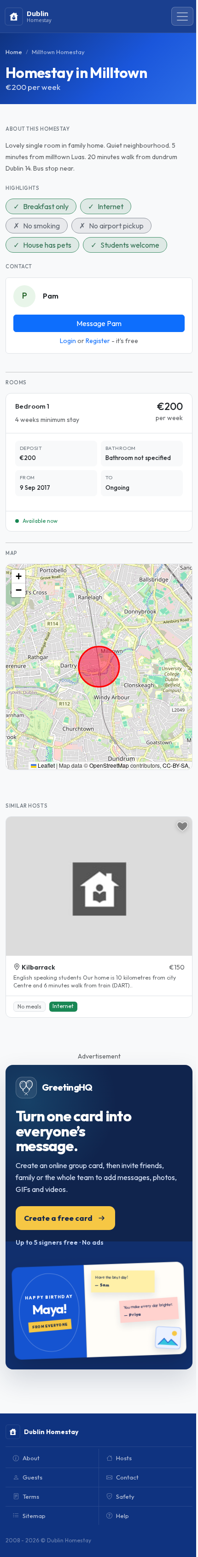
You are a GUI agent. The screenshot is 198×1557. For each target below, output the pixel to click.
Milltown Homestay (58, 51)
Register (98, 341)
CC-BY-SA (175, 765)
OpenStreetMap (109, 765)
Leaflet (45, 765)
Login (68, 341)
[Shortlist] (182, 826)
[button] (18, 576)
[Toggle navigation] (182, 16)
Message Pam (99, 323)
